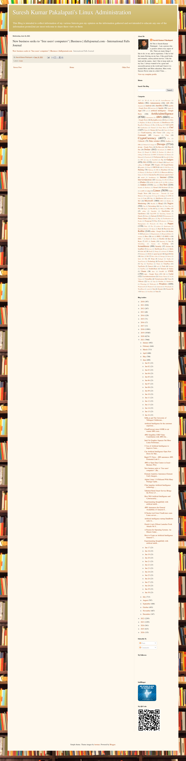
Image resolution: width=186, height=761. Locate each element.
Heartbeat (164, 170)
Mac (151, 198)
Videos (140, 279)
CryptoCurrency (147, 138)
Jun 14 (147, 408)
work (148, 289)
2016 (143, 322)
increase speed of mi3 (166, 175)
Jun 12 (147, 401)
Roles (154, 239)
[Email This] (52, 57)
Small (150, 251)
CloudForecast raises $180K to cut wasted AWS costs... (156, 430)
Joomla (140, 187)
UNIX (170, 271)
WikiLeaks (153, 284)
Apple (169, 108)
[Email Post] (48, 57)
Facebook (148, 157)
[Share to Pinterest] (62, 57)
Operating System (165, 213)
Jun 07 (147, 384)
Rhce (146, 236)
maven (169, 198)
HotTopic (149, 172)
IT (161, 182)
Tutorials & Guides (166, 269)
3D (146, 100)
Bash (166, 120)
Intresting (159, 180)
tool (158, 266)
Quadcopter (167, 226)
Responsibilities (166, 234)
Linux (21, 61)
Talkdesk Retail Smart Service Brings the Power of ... (157, 491)
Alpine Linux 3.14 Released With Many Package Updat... (158, 480)
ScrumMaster (143, 246)
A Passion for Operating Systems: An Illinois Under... (157, 531)
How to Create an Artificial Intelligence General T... (158, 536)
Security (158, 246)
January (146, 342)
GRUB (155, 167)
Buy (154, 125)
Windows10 (141, 287)
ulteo (153, 271)
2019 (143, 332)
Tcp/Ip (169, 259)
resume (140, 236)
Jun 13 (147, 404)
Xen (153, 289)
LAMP (142, 191)
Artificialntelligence (162, 113)
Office (162, 209)
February (146, 346)
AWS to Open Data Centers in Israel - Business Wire (157, 463)
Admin (141, 102)
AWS (159, 117)
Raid (159, 229)
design (152, 144)
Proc (155, 221)
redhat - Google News (158, 231)
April (145, 353)
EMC (154, 154)
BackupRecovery (156, 120)
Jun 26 (147, 578)
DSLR (154, 152)
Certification (144, 127)
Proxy (161, 224)
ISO (157, 182)
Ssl (148, 256)
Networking (152, 206)
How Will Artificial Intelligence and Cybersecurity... (157, 497)
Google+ (157, 165)
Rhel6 (148, 239)
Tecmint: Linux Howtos (165, 261)
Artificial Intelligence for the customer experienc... (158, 424)
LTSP (169, 196)
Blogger (112, 744)
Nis (151, 208)
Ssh (172, 254)
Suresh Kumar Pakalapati (163, 40)
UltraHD (161, 271)
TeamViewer (141, 261)
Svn (146, 259)
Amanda (140, 106)
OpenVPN (153, 213)
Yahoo (143, 291)
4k (151, 100)
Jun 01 (147, 363)
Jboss (171, 182)
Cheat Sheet (162, 127)
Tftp (142, 264)
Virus (169, 279)
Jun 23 (147, 568)
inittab (143, 177)
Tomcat (150, 266)
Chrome (152, 130)
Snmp (156, 251)
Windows (163, 283)
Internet (163, 177)
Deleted (145, 144)
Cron (167, 135)
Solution (142, 254)
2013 (143, 312)
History (142, 172)
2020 (143, 336)
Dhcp (169, 147)
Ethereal (140, 157)
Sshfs (142, 256)
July (144, 597)
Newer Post (17, 67)
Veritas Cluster (163, 276)
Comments (145, 647)
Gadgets (170, 159)
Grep (148, 167)
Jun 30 (147, 592)
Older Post (126, 67)
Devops (161, 144)
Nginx (145, 209)
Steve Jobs (154, 256)
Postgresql (148, 221)
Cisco (159, 130)
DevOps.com (160, 147)
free (148, 160)
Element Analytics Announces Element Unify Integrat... (158, 475)
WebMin (160, 281)
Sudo (139, 259)
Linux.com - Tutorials (159, 193)
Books (149, 122)
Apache (160, 108)
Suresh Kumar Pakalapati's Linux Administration (72, 12)
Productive (163, 221)
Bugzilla (140, 125)
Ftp (162, 160)
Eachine (161, 152)
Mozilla (153, 203)
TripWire (143, 269)
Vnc (148, 281)
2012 (143, 308)
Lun (139, 198)
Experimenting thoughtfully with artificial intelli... (156, 503)
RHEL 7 (140, 239)
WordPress (141, 289)
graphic (142, 167)
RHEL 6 (167, 236)
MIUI (161, 201)
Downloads (161, 150)
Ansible (159, 105)
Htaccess (165, 172)
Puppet (170, 223)
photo (153, 218)
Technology (151, 261)
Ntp (156, 209)
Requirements (155, 234)
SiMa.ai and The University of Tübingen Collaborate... (155, 419)
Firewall (166, 157)
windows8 (159, 287)
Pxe (152, 226)
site (166, 249)
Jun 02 (147, 366)
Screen (153, 244)
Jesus (155, 185)
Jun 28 (147, 585)
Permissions (167, 216)
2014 (143, 315)
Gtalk (161, 167)
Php (159, 218)
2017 (139, 100)
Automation (149, 117)
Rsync (140, 241)
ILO (145, 175)
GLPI (154, 162)
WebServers (169, 281)
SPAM (149, 254)
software (163, 251)
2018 (143, 329)
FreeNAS (155, 160)
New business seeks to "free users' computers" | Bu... (156, 469)
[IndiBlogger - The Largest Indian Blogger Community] (147, 700)
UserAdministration (148, 276)
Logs (155, 196)
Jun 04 (147, 373)
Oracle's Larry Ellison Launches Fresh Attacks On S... (158, 525)
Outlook (153, 216)
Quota (153, 229)
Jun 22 (147, 565)
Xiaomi (160, 289)
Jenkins (143, 184)
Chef (171, 127)
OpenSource (142, 213)
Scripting (165, 244)
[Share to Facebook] (60, 57)
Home (72, 67)
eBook (169, 152)
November (147, 610)
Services (149, 249)
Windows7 (151, 287)
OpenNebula (166, 211)
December (147, 614)
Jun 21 (147, 561)
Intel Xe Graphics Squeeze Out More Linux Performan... (157, 441)
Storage (162, 256)
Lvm (144, 198)
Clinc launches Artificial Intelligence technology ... (157, 486)
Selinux (168, 246)
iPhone (171, 180)
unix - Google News (151, 274)
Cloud (171, 130)
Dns (139, 150)
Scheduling (141, 244)
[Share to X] (57, 57)
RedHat (141, 231)
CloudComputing (146, 133)
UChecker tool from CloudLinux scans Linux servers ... (158, 514)
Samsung (162, 241)
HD (157, 170)
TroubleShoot (153, 269)
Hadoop (150, 170)
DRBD (169, 150)
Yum (156, 291)
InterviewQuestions (145, 179)
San (169, 241)
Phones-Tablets (143, 218)
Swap (152, 259)
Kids (172, 187)
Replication (145, 234)
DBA (139, 144)
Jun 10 (147, 394)
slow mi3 (143, 251)
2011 (143, 305)
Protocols (152, 224)
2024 (143, 625)
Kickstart (165, 187)
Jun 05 (147, 377)
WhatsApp (143, 284)
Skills (171, 249)
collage (168, 133)
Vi (170, 276)
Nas (144, 206)
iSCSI (151, 182)
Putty (145, 226)
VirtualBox (148, 279)
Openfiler (154, 211)
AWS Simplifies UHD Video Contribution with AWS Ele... (156, 436)
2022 (143, 618)
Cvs (169, 138)
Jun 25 (147, 575)
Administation (155, 103)
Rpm (169, 239)
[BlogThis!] (55, 57)
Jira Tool (163, 184)
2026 (143, 632)
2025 (143, 629)
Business (147, 125)
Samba (153, 241)
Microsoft (148, 200)
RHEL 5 (159, 236)
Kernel (155, 187)
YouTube (150, 291)
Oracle (140, 216)
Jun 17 (147, 547)
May (145, 356)
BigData (142, 122)
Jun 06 (147, 380)
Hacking (141, 169)
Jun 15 (147, 411)
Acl (157, 100)
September (147, 603)
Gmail (161, 162)
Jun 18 (147, 551)
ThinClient (150, 264)
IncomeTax (153, 175)
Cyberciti (141, 141)
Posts (143, 643)
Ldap (148, 191)
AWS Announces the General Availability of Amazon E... (155, 508)
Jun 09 (147, 391)
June (145, 360)
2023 (143, 622)
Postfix (140, 221)
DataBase (168, 141)
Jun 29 (147, 589)
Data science (154, 140)
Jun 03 (147, 370)
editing (140, 154)
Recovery (167, 229)
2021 (143, 339)
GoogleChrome (168, 165)
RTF (146, 241)
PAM (160, 216)
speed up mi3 (158, 254)
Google (147, 164)
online (144, 211)
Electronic (148, 154)
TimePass (166, 264)
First (172, 157)
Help (172, 170)
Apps (140, 110)
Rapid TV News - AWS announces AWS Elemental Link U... (158, 458)
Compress (156, 135)
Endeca (169, 154)
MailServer (159, 198)
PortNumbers (167, 218)
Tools (164, 266)
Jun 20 (147, 558)
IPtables (143, 182)
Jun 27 (147, 582)
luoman (97, 744)
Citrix (165, 130)
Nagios (170, 203)
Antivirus (153, 108)
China (145, 130)
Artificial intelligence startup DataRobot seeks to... (158, 519)
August (145, 600)
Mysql (160, 203)
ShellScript (158, 249)
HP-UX (157, 172)
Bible (171, 120)
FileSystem (157, 157)
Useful (171, 274)
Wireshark (168, 287)
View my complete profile (147, 74)
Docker (147, 149)
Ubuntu (143, 271)
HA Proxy (168, 167)
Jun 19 (147, 554)
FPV (142, 160)
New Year (168, 206)
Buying (160, 125)
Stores (169, 256)
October (146, 607)
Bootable (156, 122)
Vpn (154, 281)
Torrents (171, 266)
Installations (152, 177)
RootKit (162, 239)
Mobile (169, 201)
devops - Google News (145, 147)
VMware (141, 281)
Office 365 (170, 208)
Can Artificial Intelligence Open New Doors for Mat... (157, 452)
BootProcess (166, 122)
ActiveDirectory (166, 100)
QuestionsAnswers (143, 229)
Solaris (171, 251)
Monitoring (142, 203)
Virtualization (159, 279)
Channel (153, 127)
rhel (153, 236)
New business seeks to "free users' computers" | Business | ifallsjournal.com (42, 51)
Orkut (146, 216)
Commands (142, 135)
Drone (140, 152)
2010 (143, 301)
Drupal (147, 152)
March (145, 349)
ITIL (166, 182)
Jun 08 (147, 387)
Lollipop (162, 196)
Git (144, 162)
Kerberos (147, 187)
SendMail (141, 249)
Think (158, 264)
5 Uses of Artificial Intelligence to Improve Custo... (156, 447)
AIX (167, 103)
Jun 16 (147, 415)
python (158, 226)
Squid (167, 254)
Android (148, 105)
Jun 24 (147, 571)
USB (164, 274)
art (147, 111)
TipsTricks (141, 266)
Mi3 (139, 201)
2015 (143, 319)
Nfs (139, 208)
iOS (165, 180)
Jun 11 (147, 397)
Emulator (161, 154)
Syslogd (160, 259)
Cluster (159, 133)
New (161, 206)
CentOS (170, 125)
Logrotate (148, 196)
